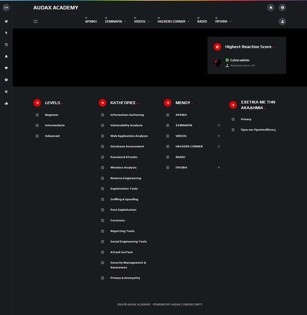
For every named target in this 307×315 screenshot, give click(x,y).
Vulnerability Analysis (126, 125)
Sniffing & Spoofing (124, 199)
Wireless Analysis (123, 167)
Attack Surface (121, 252)
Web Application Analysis (129, 136)
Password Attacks (123, 157)
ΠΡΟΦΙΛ (181, 167)
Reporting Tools (122, 231)
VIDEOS (181, 136)
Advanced (52, 136)
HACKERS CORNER (189, 146)
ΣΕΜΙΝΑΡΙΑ (184, 125)
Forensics (117, 220)
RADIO (180, 157)
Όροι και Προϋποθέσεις (258, 129)
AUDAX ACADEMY (55, 7)
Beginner (51, 114)
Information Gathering (127, 114)
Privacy (246, 119)
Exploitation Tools (124, 188)
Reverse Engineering (125, 178)
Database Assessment (127, 146)
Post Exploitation (123, 209)
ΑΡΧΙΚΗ (181, 114)
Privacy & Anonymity (125, 277)
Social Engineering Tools (128, 241)
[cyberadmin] (217, 62)
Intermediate (55, 125)
